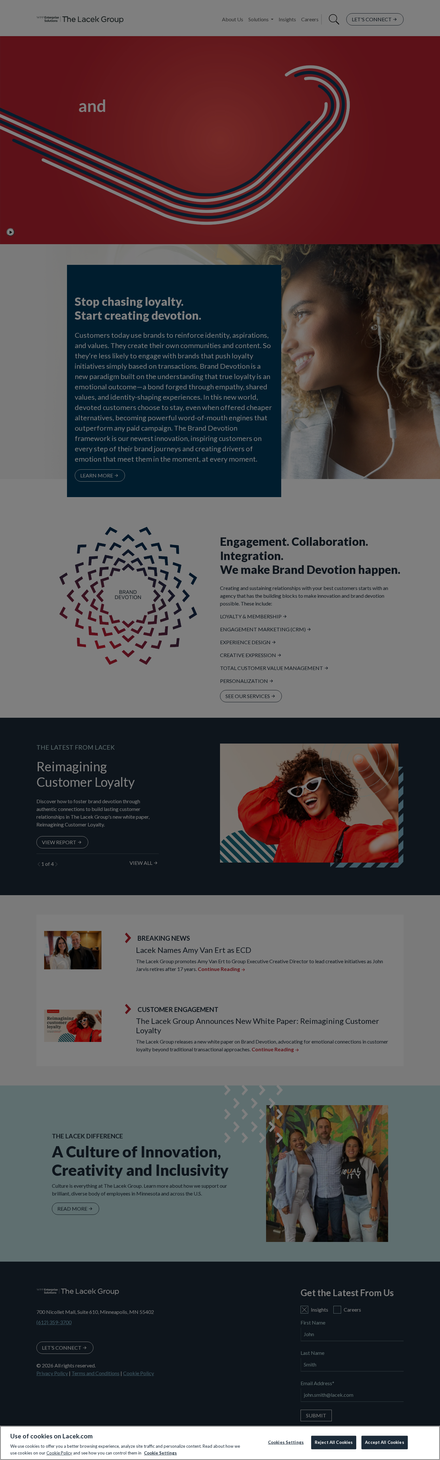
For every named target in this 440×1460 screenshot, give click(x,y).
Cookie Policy (59, 1452)
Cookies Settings (286, 1442)
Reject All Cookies (334, 1442)
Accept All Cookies (384, 1442)
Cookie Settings (160, 1452)
